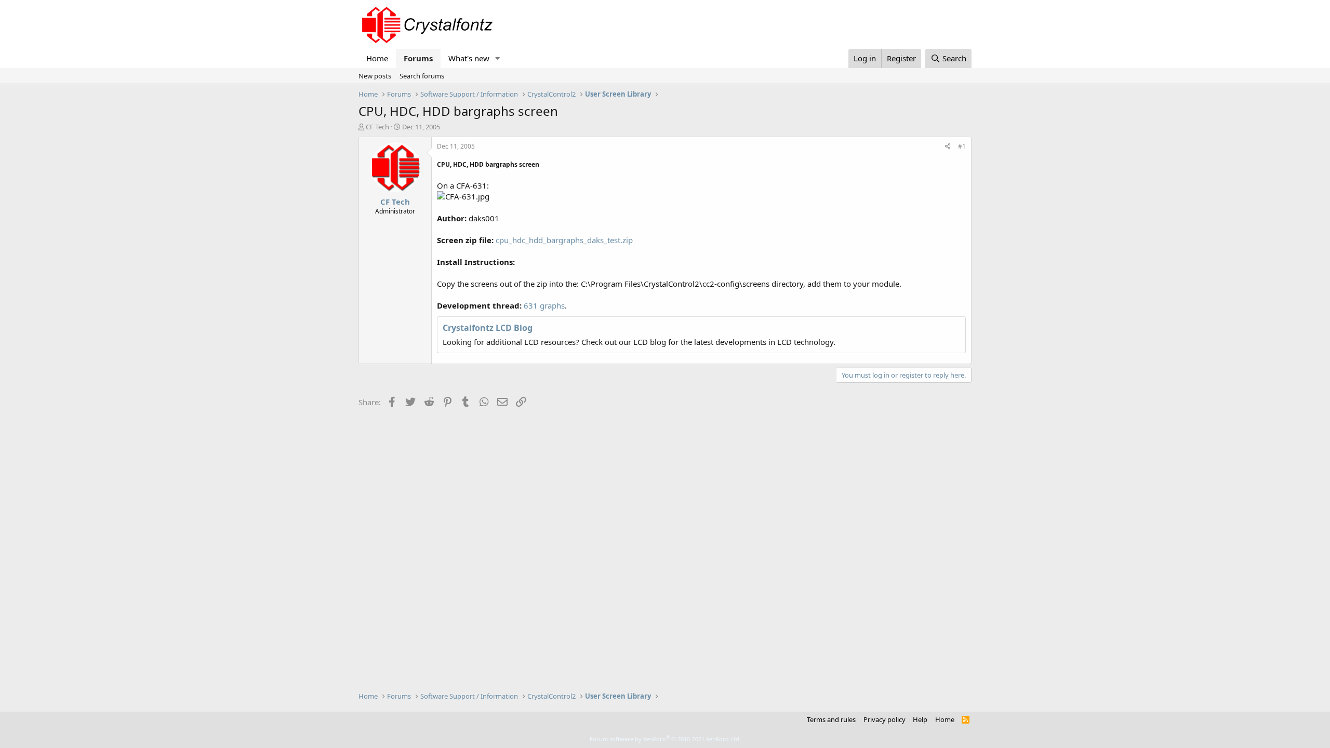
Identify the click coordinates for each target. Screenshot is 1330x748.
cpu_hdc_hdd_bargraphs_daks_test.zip (564, 240)
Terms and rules (831, 719)
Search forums (422, 76)
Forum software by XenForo (665, 739)
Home (377, 58)
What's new (468, 58)
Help (920, 719)
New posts (374, 76)
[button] (497, 58)
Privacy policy (884, 719)
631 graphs (544, 305)
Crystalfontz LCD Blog (488, 327)
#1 (962, 146)
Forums (418, 58)
